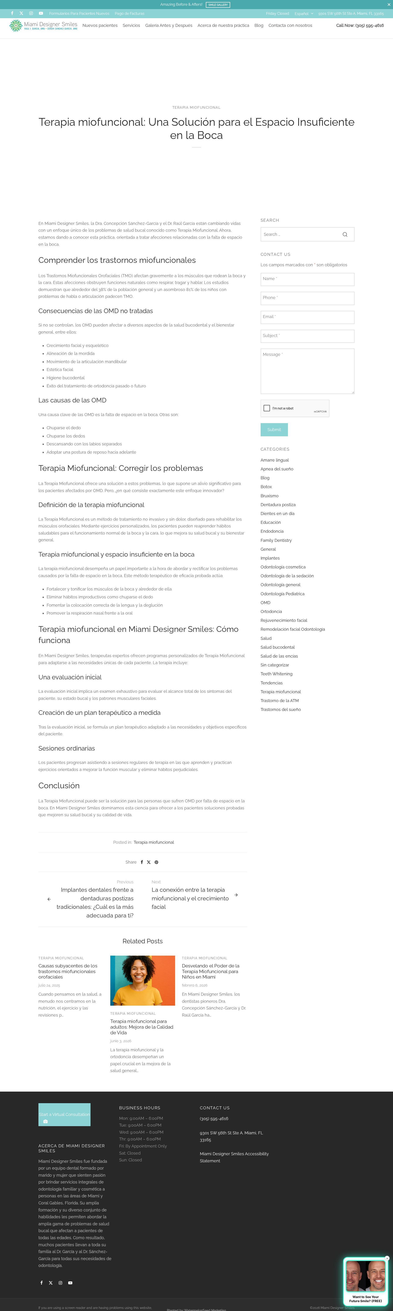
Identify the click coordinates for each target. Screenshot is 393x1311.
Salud (266, 638)
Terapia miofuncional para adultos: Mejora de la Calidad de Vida (141, 1026)
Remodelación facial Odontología (293, 629)
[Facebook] (12, 13)
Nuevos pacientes (100, 25)
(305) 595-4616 (214, 1118)
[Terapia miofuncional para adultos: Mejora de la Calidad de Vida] (142, 981)
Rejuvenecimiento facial (284, 620)
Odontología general (280, 584)
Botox (266, 486)
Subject (271, 335)
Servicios (131, 25)
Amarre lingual (275, 460)
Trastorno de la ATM (280, 700)
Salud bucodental (278, 647)
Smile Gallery (218, 4)
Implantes (270, 558)
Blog (258, 25)
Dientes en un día (278, 513)
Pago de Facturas (129, 13)
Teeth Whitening (276, 673)
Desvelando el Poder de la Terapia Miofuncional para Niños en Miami (210, 971)
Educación (271, 522)
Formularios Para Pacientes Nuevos (79, 13)
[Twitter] (51, 1283)
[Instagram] (31, 13)
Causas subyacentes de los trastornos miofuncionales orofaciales (67, 971)
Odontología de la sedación (287, 575)
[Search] (345, 234)
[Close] (389, 4)
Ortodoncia (271, 611)
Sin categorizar (275, 665)
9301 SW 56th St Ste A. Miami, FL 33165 (351, 13)
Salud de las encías (279, 656)
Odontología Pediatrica (283, 593)
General (268, 549)
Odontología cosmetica (283, 567)
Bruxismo (270, 495)
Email (269, 316)
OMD (265, 602)
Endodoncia (272, 531)
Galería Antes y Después (168, 25)
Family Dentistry (276, 540)
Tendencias (272, 682)
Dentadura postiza (278, 504)
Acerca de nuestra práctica (223, 25)
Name (270, 278)
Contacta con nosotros (290, 25)
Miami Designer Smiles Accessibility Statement (234, 1157)
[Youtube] (41, 13)
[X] (21, 13)
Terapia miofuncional (196, 107)
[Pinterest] (156, 862)
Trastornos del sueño (281, 709)
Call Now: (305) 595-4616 (360, 25)
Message (273, 354)
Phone (270, 297)
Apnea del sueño (277, 469)
